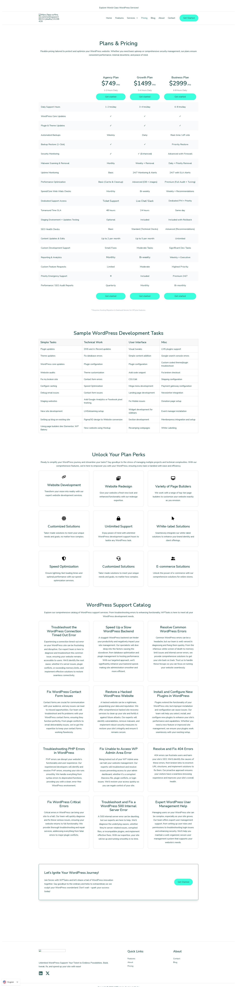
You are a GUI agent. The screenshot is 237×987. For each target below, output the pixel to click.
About (130, 962)
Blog (175, 962)
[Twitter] (48, 973)
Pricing (130, 966)
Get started (110, 96)
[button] (136, 18)
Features (131, 958)
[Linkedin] (41, 973)
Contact (176, 958)
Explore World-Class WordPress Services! (119, 7)
